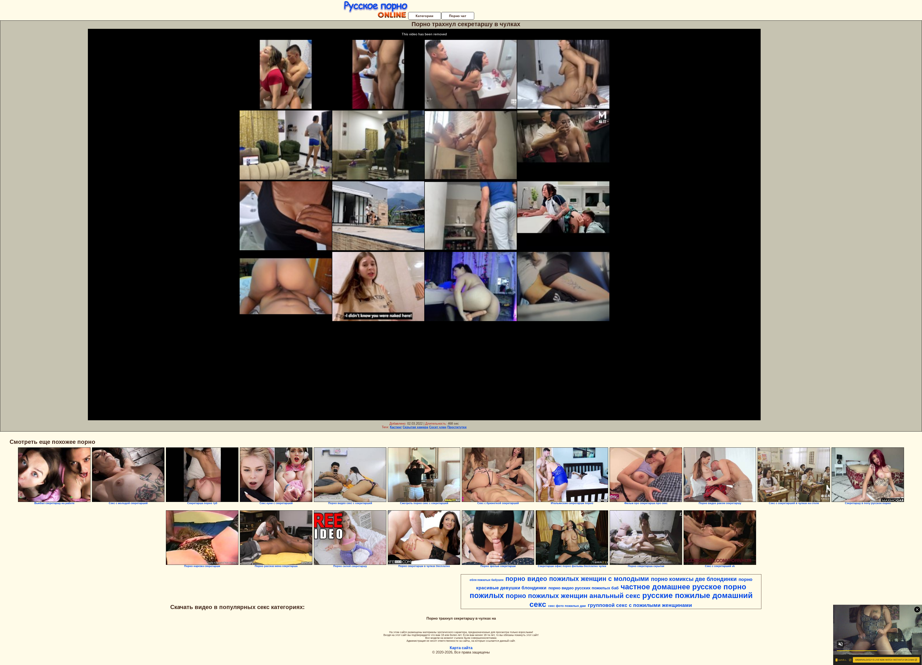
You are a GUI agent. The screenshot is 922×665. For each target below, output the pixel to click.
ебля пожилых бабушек (486, 580)
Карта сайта (461, 648)
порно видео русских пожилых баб (583, 588)
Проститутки (457, 427)
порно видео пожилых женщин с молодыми (577, 578)
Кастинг (396, 427)
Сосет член (437, 427)
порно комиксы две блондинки (694, 579)
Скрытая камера (415, 427)
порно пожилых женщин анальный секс (573, 595)
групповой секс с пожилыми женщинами (640, 605)
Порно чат (457, 16)
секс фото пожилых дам (567, 606)
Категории (424, 16)
